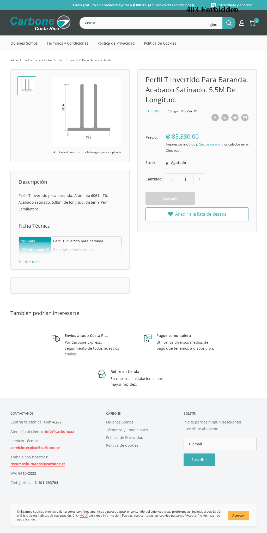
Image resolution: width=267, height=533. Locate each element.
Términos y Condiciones (67, 43)
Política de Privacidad (116, 43)
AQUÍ (84, 515)
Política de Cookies (122, 445)
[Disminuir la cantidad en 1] (171, 179)
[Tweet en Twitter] (235, 117)
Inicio (14, 60)
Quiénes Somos (24, 43)
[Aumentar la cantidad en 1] (199, 179)
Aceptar (238, 515)
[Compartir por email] (244, 117)
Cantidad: (154, 179)
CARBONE (152, 111)
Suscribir (199, 459)
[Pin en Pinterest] (225, 117)
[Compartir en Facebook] (215, 117)
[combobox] (151, 23)
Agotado (170, 198)
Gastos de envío (211, 144)
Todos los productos (37, 60)
